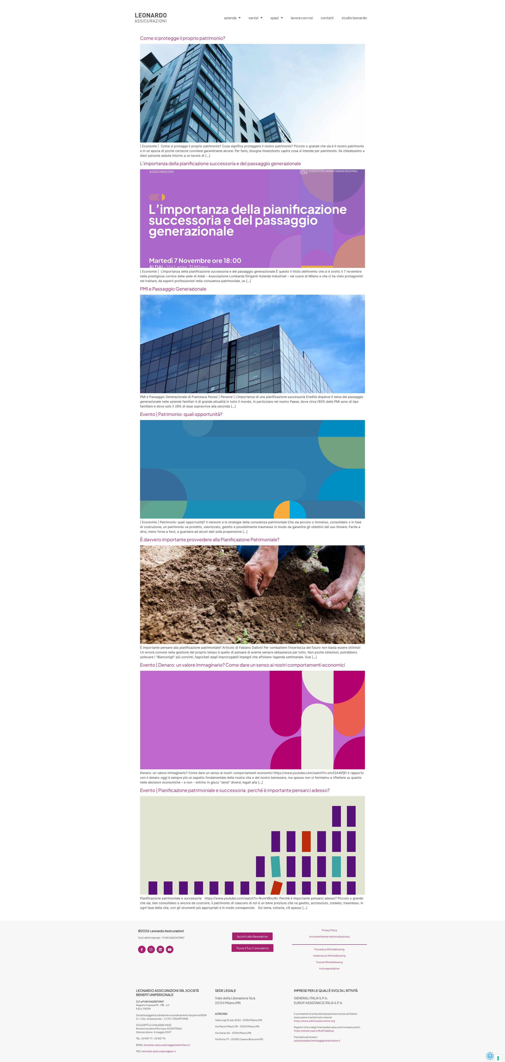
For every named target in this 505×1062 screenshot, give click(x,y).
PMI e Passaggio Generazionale (173, 289)
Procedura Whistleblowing (329, 949)
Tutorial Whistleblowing (329, 962)
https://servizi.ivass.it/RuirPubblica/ (314, 1030)
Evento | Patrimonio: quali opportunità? (181, 414)
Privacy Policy (329, 930)
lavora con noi (302, 18)
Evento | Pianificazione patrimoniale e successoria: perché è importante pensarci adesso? (235, 790)
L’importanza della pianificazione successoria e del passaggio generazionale (220, 163)
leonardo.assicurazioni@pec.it (159, 1051)
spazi (274, 18)
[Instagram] (151, 949)
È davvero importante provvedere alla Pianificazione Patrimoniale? (209, 539)
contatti (327, 18)
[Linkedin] (160, 949)
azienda (230, 18)
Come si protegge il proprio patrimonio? (182, 38)
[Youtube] (169, 949)
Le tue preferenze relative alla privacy (329, 936)
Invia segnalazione (329, 968)
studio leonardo (354, 18)
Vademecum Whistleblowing (329, 955)
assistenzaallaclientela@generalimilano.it (317, 1040)
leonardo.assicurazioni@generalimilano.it (167, 1044)
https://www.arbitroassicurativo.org (314, 1020)
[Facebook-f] (142, 949)
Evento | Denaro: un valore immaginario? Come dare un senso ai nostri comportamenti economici (242, 665)
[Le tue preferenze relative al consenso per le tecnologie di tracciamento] (498, 1058)
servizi (253, 18)
